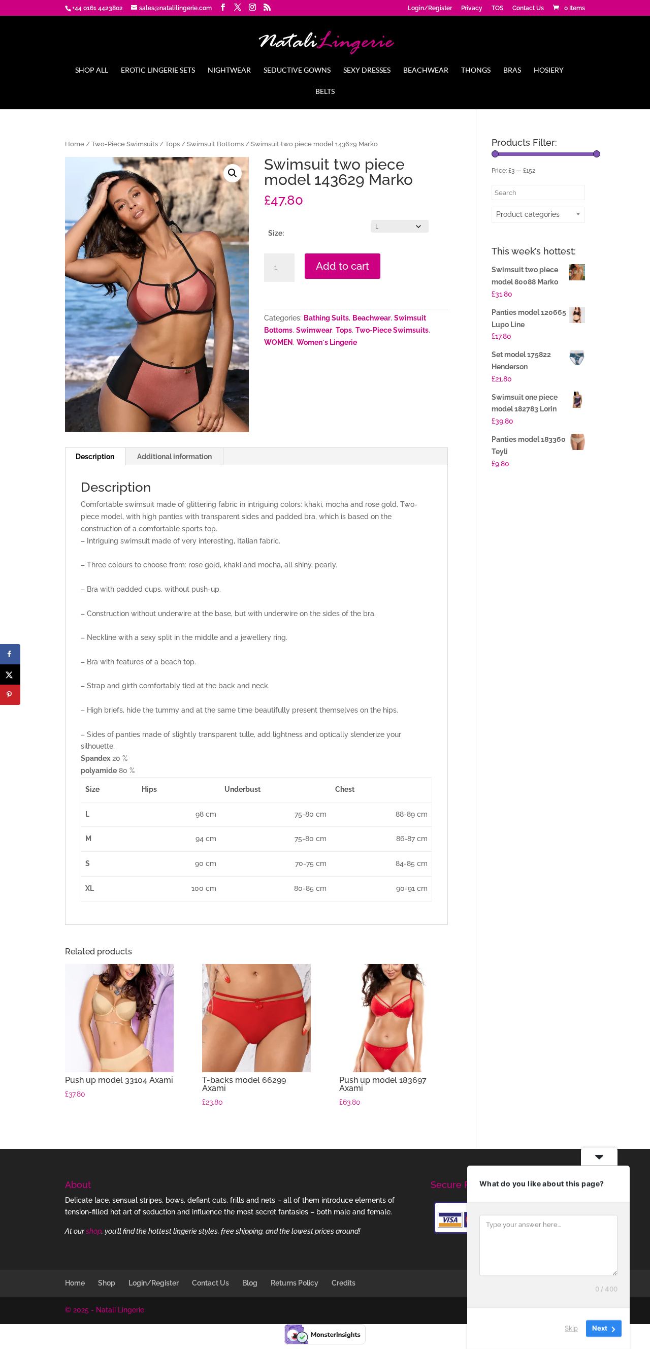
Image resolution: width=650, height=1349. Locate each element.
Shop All (91, 70)
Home (74, 144)
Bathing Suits (326, 318)
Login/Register (430, 8)
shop (94, 1231)
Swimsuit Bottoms (215, 144)
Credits (343, 1283)
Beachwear (425, 70)
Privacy (471, 8)
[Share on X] (10, 674)
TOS (497, 8)
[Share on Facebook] (10, 654)
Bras (512, 70)
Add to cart (342, 266)
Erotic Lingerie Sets (158, 70)
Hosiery (549, 70)
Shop (106, 1283)
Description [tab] (95, 457)
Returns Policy (294, 1283)
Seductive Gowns (297, 70)
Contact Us (528, 8)
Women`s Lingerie (327, 342)
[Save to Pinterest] (10, 695)
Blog (249, 1283)
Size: (276, 233)
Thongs (476, 70)
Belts (325, 91)
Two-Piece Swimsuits (124, 144)
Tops (172, 144)
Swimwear (314, 330)
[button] (232, 173)
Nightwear (229, 70)
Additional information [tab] (174, 457)
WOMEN (278, 342)
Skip (571, 1328)
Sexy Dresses (367, 70)
